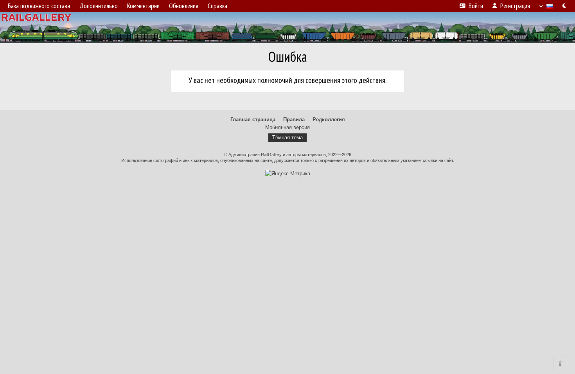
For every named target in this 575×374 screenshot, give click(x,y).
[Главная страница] (287, 27)
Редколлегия (329, 119)
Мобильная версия (287, 127)
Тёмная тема (287, 137)
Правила (294, 119)
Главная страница (252, 119)
